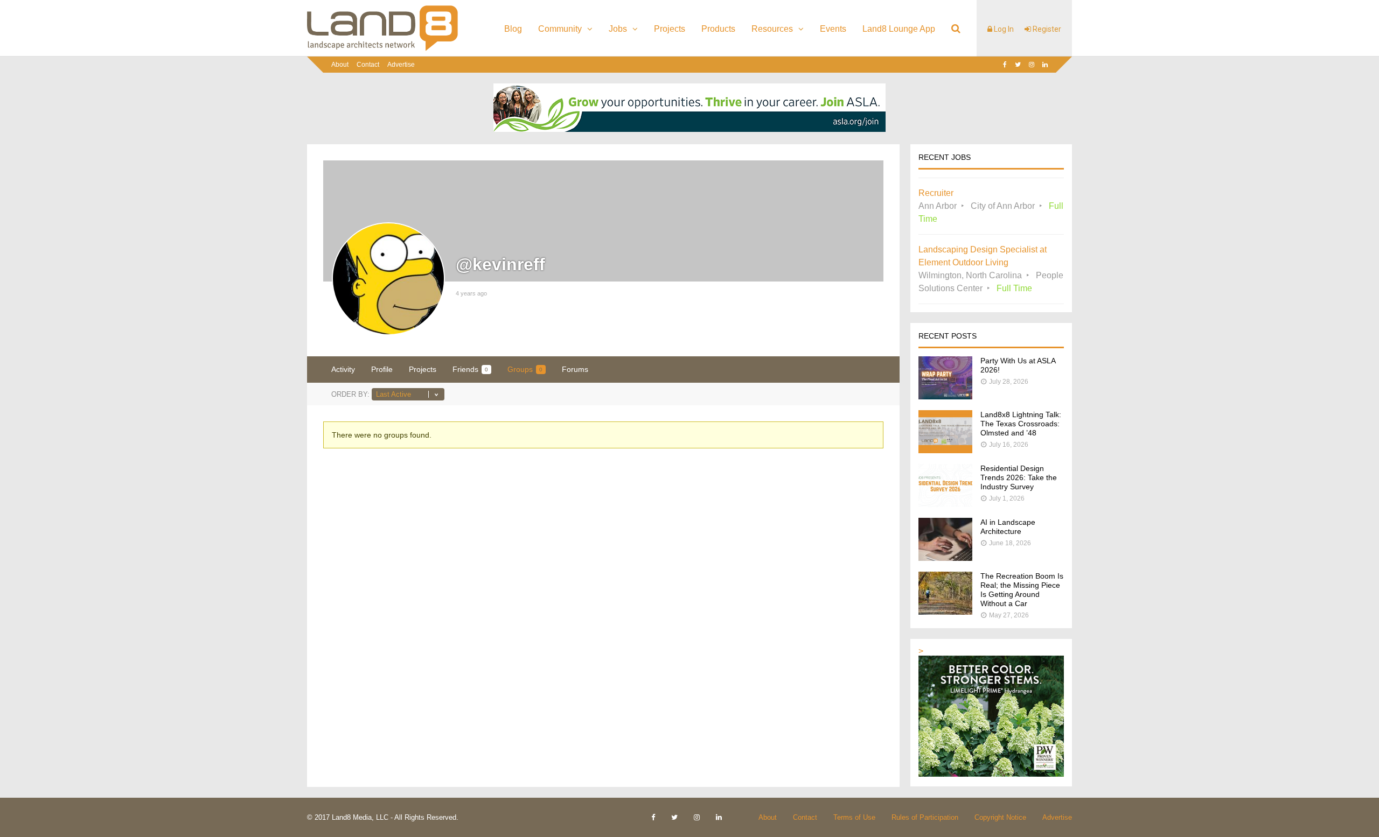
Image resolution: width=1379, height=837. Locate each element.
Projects (669, 28)
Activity (343, 369)
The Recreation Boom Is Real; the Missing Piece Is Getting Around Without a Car (1021, 590)
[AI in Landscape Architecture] (945, 557)
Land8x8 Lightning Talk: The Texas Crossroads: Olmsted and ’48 (1020, 423)
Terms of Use (854, 817)
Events (833, 28)
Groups (524, 369)
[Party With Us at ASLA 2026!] (945, 396)
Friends (470, 369)
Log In (1003, 29)
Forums (575, 369)
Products (718, 28)
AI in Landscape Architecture (1007, 527)
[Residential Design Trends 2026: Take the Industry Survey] (945, 504)
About (340, 64)
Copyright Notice (1000, 817)
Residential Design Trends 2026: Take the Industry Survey (1018, 477)
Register (1046, 29)
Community (560, 28)
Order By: (350, 394)
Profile (382, 369)
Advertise (401, 64)
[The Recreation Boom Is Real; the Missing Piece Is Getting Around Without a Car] (945, 611)
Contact (368, 64)
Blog (513, 28)
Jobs (618, 28)
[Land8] (382, 49)
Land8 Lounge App (898, 28)
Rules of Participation (925, 817)
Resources (772, 28)
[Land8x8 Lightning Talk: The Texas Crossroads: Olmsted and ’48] (945, 450)
